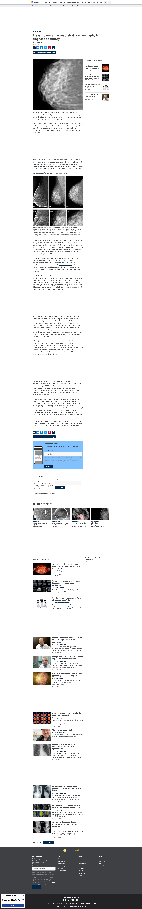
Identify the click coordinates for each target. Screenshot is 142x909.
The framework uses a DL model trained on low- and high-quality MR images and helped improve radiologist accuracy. (67, 814)
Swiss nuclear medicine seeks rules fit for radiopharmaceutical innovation (92, 96)
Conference (36, 521)
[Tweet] (45, 47)
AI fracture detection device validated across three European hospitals (66, 824)
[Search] (105, 2)
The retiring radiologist (62, 730)
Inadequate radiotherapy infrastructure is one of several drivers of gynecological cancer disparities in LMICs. (67, 682)
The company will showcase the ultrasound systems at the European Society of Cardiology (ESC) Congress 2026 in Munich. (67, 607)
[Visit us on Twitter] (68, 900)
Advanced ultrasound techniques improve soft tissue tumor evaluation (92, 76)
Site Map (88, 903)
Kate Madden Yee (37, 42)
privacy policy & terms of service (66, 462)
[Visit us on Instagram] (76, 900)
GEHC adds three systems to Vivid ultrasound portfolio (92, 86)
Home (94, 903)
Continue (60, 487)
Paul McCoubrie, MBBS (60, 732)
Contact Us (81, 903)
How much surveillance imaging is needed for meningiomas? (66, 714)
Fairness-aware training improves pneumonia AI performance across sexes (66, 788)
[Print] (34, 47)
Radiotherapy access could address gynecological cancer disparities (67, 674)
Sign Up (48, 466)
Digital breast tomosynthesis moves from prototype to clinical (99, 524)
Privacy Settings (60, 903)
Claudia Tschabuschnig (60, 569)
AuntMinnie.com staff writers (62, 602)
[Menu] (109, 2)
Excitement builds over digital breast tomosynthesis (40, 524)
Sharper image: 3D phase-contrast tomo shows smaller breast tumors (80, 524)
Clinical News (37, 31)
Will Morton (57, 829)
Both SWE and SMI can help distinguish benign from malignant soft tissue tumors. (67, 591)
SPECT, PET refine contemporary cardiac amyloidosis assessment (92, 66)
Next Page (48, 842)
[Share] (37, 47)
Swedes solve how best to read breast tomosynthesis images (60, 524)
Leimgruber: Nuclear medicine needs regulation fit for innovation (67, 658)
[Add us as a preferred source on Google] (53, 47)
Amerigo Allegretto (59, 587)
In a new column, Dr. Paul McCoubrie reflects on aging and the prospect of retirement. (67, 735)
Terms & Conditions (71, 903)
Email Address (48, 451)
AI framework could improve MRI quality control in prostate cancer (66, 806)
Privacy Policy (50, 903)
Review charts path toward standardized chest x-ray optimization (63, 747)
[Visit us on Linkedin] (72, 900)
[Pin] (49, 47)
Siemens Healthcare (65, 265)
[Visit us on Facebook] (64, 900)
